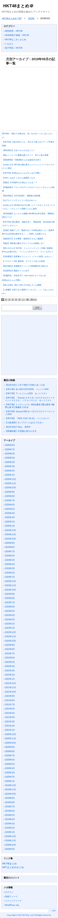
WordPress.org (12, 905)
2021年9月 (10, 696)
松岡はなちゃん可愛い (11, 280)
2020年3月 (10, 772)
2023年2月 (10, 624)
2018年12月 (10, 836)
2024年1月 (10, 577)
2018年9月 (10, 849)
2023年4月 (10, 615)
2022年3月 (10, 670)
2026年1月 (10, 475)
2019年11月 (10, 789)
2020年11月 (10, 738)
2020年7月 (10, 755)
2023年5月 (10, 611)
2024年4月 (10, 564)
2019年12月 (10, 785)
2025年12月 (10, 479)
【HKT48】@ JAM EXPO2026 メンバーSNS (27, 389)
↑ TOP (53, 911)
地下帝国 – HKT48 (13, 48)
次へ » (33, 299)
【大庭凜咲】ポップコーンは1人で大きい (24, 422)
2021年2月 (10, 726)
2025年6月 (10, 504)
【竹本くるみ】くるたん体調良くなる (18, 178)
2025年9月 (10, 492)
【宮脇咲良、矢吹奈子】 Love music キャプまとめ (24, 275)
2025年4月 (10, 513)
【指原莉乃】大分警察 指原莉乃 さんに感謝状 (22, 239)
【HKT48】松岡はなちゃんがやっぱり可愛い (21, 173)
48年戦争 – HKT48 (13, 31)
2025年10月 (10, 487)
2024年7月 (10, 551)
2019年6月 (10, 811)
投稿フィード (11, 896)
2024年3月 (10, 568)
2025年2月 (10, 521)
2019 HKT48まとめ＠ (26, 915)
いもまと (9, 43)
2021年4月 (10, 717)
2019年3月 (10, 823)
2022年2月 (10, 675)
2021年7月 (10, 704)
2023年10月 (10, 590)
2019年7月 (10, 806)
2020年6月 (10, 760)
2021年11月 (10, 687)
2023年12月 (10, 581)
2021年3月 (10, 721)
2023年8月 (10, 598)
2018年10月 (10, 845)
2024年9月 (10, 543)
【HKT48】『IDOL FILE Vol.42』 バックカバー (27, 418)
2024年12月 (10, 530)
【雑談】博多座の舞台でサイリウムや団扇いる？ (23, 243)
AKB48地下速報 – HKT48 (17, 35)
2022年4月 (10, 666)
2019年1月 (10, 832)
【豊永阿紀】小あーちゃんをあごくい (18, 150)
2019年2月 (10, 828)
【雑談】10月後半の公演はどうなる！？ (19, 182)
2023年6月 (10, 606)
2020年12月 (10, 734)
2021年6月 (10, 708)
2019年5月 (10, 815)
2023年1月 (10, 628)
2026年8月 (10, 445)
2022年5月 (10, 662)
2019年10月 (10, 794)
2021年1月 (10, 730)
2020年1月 (10, 781)
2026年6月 (10, 453)
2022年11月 (10, 636)
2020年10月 (10, 743)
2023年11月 (10, 585)
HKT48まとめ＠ (18, 6)
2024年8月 (10, 547)
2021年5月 (10, 713)
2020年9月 (10, 747)
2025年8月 (10, 496)
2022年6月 (10, 657)
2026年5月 (10, 458)
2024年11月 (10, 534)
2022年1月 (10, 679)
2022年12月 (10, 632)
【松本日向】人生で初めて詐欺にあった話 (25, 385)
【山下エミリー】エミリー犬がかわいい (19, 200)
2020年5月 (10, 764)
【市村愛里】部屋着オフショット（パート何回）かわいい (27, 256)
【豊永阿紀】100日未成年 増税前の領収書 (21, 196)
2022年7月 (10, 653)
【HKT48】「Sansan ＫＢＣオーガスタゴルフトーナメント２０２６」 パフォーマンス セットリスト (30, 399)
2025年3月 (10, 517)
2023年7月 (10, 602)
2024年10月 (10, 539)
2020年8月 (10, 751)
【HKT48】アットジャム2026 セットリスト (26, 393)
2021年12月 (10, 683)
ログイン (9, 892)
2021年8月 (10, 700)
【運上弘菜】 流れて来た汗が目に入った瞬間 (21, 285)
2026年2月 (10, 470)
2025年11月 (10, 483)
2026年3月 (10, 466)
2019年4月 (10, 819)
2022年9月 (10, 645)
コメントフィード (13, 900)
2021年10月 (10, 692)
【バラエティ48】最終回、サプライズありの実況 (23, 261)
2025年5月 (10, 509)
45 (28, 299)
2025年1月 (10, 526)
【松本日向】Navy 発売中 (18, 427)
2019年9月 (10, 798)
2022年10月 (10, 641)
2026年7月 (10, 449)
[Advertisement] (29, 98)
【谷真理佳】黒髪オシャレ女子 (15, 271)
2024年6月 (10, 555)
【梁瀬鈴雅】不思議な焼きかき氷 (20, 431)
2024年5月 (10, 560)
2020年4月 (10, 768)
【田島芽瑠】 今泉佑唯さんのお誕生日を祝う (21, 160)
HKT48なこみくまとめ (15, 39)
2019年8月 (10, 802)
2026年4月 (10, 462)
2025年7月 (10, 500)
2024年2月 (10, 572)
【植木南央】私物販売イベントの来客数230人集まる (25, 266)
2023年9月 (10, 594)
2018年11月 (10, 840)
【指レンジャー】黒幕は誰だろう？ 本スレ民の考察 (25, 155)
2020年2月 (10, 777)
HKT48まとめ (9, 863)
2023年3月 (10, 619)
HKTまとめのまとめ (13, 867)
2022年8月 (10, 649)
